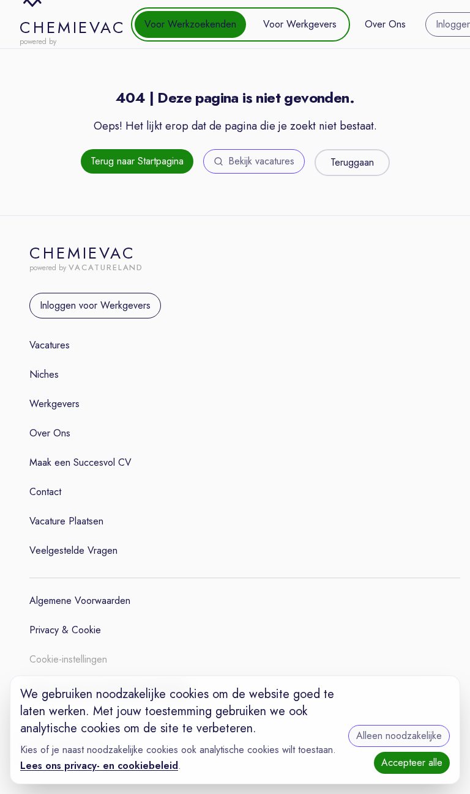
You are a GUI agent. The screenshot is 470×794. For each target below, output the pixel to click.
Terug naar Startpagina (137, 161)
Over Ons (385, 24)
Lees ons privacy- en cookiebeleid (99, 766)
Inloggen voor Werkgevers (95, 305)
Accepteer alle (411, 762)
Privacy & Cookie (65, 630)
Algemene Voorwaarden (79, 601)
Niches (44, 374)
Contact (45, 492)
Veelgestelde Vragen (73, 550)
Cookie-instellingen (68, 659)
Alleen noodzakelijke (399, 736)
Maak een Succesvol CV (80, 462)
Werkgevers (54, 404)
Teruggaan (352, 162)
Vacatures (49, 345)
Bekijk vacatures (261, 161)
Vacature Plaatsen (66, 521)
